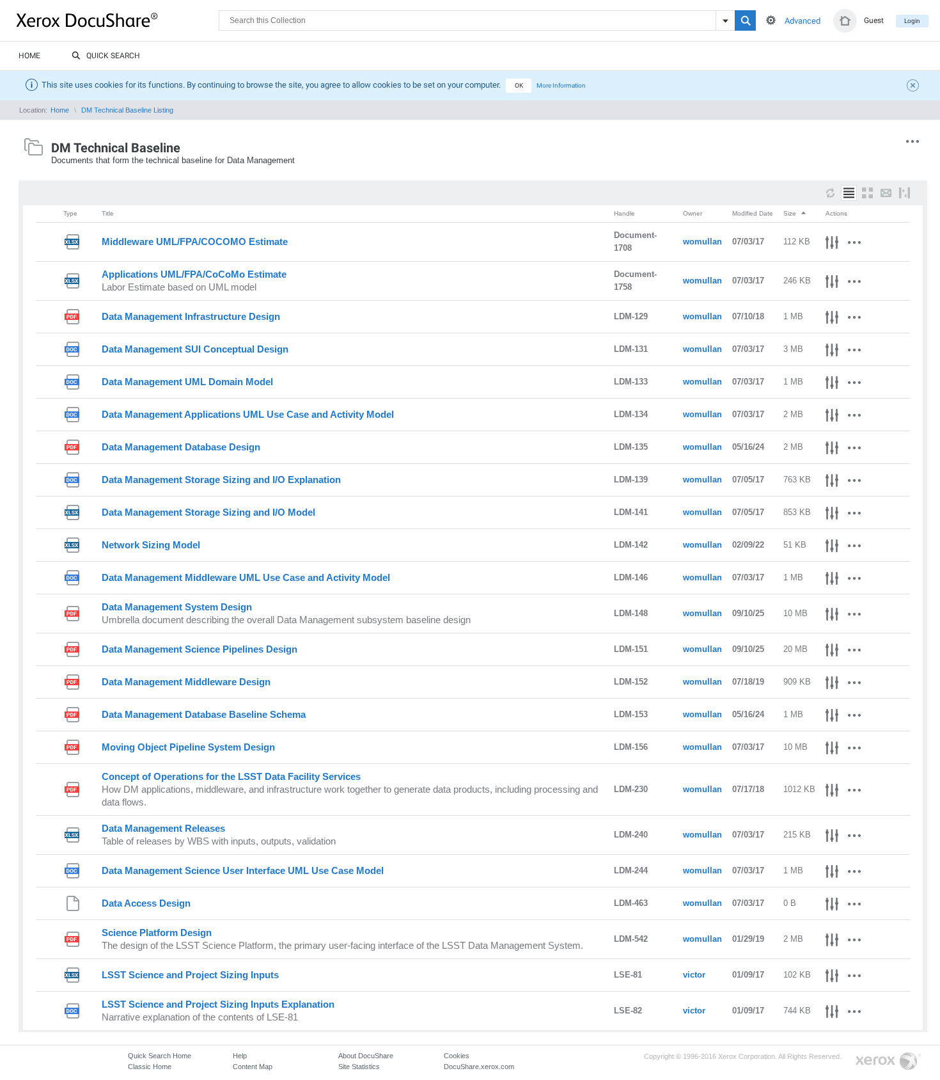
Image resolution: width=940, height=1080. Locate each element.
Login (912, 20)
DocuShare (118, 20)
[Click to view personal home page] (845, 21)
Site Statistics (359, 1066)
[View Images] (867, 193)
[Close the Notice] (914, 87)
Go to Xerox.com (888, 1061)
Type (70, 213)
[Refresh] (830, 193)
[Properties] (832, 244)
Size (790, 213)
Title (108, 213)
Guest (874, 20)
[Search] (745, 20)
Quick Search (113, 55)
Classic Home (149, 1066)
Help (240, 1056)
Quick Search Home (159, 1056)
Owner (692, 213)
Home (29, 55)
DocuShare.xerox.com (479, 1066)
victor (694, 975)
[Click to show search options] (771, 20)
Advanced (802, 21)
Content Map (252, 1066)
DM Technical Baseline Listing (127, 110)
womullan (702, 241)
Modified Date (752, 213)
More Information (561, 85)
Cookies (456, 1056)
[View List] (849, 193)
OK (519, 85)
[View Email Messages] (886, 193)
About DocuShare (365, 1056)
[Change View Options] (905, 193)
